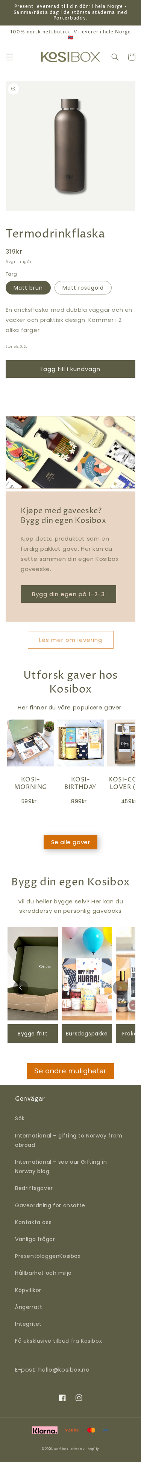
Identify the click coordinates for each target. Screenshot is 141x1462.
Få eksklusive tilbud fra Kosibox (58, 1341)
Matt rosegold (83, 287)
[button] (9, 57)
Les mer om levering (70, 640)
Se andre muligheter (70, 1071)
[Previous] (20, 987)
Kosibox (61, 1449)
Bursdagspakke (87, 1033)
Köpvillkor (28, 1290)
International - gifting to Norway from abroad (69, 1140)
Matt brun (28, 287)
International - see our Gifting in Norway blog (61, 1166)
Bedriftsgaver (34, 1188)
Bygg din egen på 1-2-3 (68, 594)
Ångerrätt (28, 1307)
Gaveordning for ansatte (50, 1205)
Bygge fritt (33, 1033)
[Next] (120, 987)
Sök (20, 1118)
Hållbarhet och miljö (43, 1273)
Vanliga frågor (35, 1239)
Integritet (28, 1324)
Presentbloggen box (48, 1256)
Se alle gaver (70, 842)
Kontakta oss (33, 1222)
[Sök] (115, 57)
